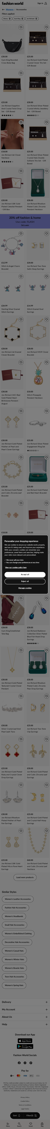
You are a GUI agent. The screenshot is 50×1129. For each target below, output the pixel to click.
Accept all (25, 574)
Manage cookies (25, 588)
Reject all (25, 581)
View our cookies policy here (15, 568)
